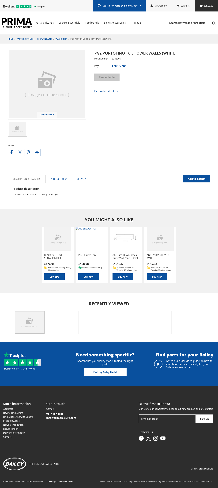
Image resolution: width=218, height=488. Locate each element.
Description (27, 178)
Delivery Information (14, 432)
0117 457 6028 (54, 413)
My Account (161, 5)
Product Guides (11, 420)
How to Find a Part (13, 412)
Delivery (81, 178)
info (58, 178)
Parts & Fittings (44, 22)
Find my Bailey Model (105, 372)
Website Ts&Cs (66, 482)
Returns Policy (10, 428)
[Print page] (37, 152)
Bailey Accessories (115, 22)
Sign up (204, 418)
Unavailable (107, 77)
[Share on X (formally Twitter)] (20, 152)
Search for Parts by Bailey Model (118, 6)
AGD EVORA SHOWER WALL (158, 256)
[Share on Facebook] (11, 152)
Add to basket (196, 179)
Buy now (54, 276)
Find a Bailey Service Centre (18, 416)
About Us (8, 408)
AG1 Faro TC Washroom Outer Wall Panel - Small (126, 256)
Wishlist (185, 5)
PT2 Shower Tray (87, 254)
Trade (137, 22)
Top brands (92, 22)
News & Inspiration (13, 424)
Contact (7, 436)
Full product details (105, 91)
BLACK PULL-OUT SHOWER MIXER (53, 256)
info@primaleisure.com (61, 417)
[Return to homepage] (17, 23)
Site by (202, 468)
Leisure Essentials (69, 22)
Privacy (52, 482)
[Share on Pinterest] (28, 152)
